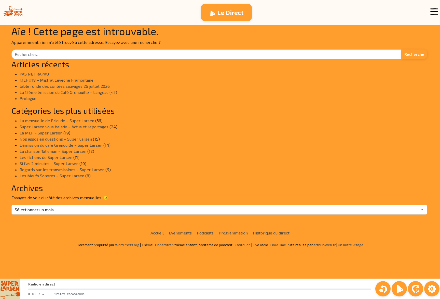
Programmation (233, 232)
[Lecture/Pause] (399, 288)
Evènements (180, 232)
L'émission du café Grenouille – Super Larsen (61, 145)
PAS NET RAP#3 (34, 73)
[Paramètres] (431, 288)
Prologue (28, 98)
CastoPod (243, 245)
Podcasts (205, 232)
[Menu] (434, 11)
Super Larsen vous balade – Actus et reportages (64, 126)
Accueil (157, 232)
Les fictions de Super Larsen (46, 157)
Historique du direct (271, 232)
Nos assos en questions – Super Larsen (56, 138)
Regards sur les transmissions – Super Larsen (62, 169)
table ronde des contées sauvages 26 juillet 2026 (65, 86)
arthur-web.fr (324, 245)
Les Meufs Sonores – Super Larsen (52, 175)
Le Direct (230, 12)
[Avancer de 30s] (415, 288)
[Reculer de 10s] (383, 288)
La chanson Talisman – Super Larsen (53, 151)
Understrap (164, 245)
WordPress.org (127, 245)
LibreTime (278, 245)
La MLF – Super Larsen (41, 132)
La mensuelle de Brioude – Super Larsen (57, 120)
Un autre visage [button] (350, 245)
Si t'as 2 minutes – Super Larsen (49, 163)
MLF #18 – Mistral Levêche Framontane (56, 80)
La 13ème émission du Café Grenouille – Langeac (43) (68, 92)
